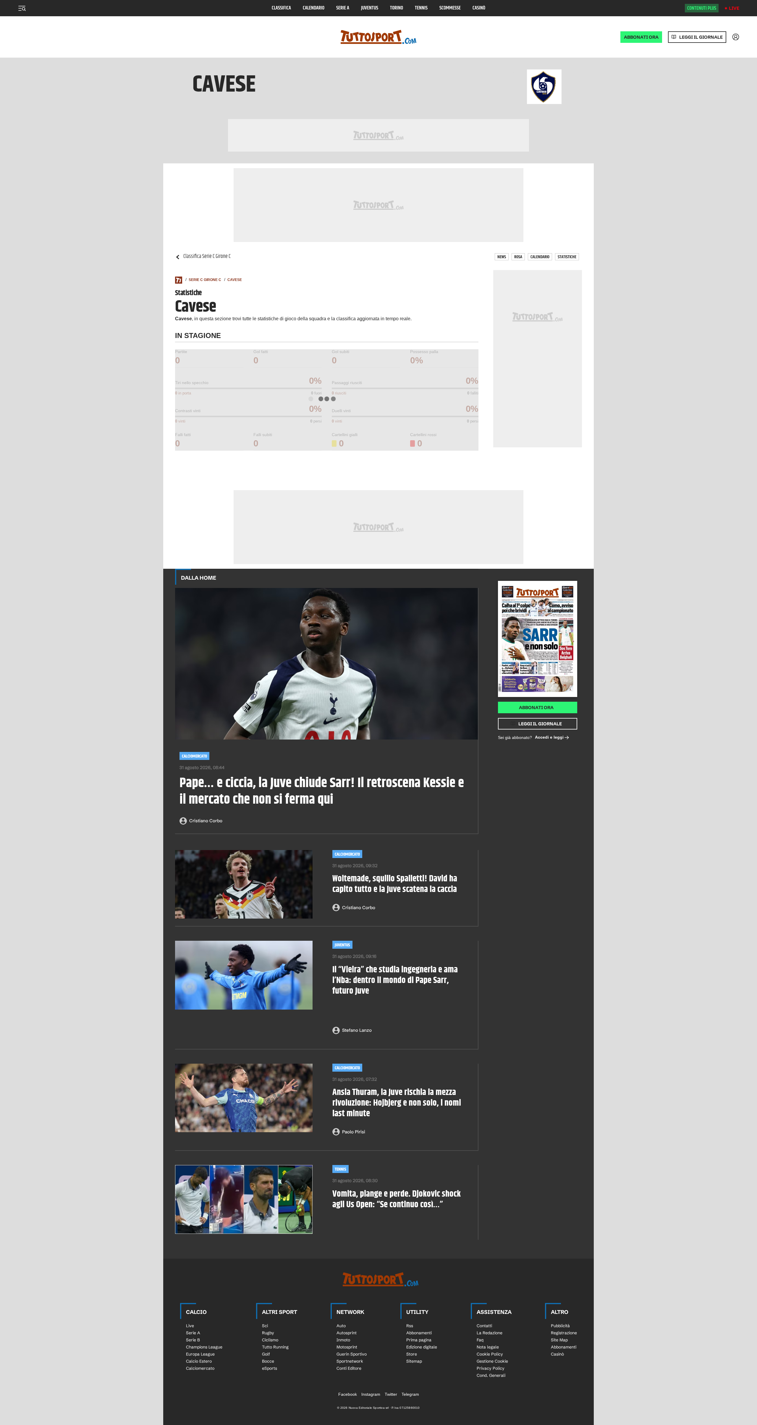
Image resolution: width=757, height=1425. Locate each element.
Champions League (204, 1347)
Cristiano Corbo (205, 820)
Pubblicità (560, 1325)
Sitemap (414, 1361)
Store (411, 1354)
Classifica (281, 8)
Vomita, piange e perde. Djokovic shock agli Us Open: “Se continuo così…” (396, 1199)
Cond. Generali (491, 1375)
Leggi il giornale (701, 37)
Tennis (421, 8)
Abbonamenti (419, 1332)
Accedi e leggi (549, 737)
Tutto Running (275, 1347)
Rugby (268, 1332)
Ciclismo (270, 1340)
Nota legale (488, 1347)
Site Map (559, 1340)
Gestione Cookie (492, 1361)
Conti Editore (349, 1368)
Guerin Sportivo (352, 1354)
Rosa (518, 257)
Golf (266, 1354)
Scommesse (450, 8)
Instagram (370, 1394)
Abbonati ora (536, 707)
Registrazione (564, 1332)
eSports (269, 1368)
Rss (409, 1325)
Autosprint (347, 1332)
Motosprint (347, 1347)
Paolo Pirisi (353, 1132)
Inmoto (343, 1340)
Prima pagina (418, 1340)
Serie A (342, 8)
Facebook (347, 1394)
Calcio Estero (199, 1361)
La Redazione (489, 1332)
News (501, 257)
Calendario (313, 8)
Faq (480, 1340)
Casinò (479, 8)
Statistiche (567, 257)
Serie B (193, 1340)
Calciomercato (194, 756)
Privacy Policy (490, 1368)
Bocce (268, 1361)
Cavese (234, 280)
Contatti (484, 1325)
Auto (341, 1325)
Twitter (391, 1394)
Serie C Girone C (205, 280)
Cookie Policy (490, 1354)
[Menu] (22, 8)
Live (734, 8)
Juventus (369, 8)
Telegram (410, 1394)
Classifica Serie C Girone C (207, 257)
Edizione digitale (421, 1347)
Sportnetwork (350, 1361)
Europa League (200, 1354)
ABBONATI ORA (641, 37)
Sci (265, 1325)
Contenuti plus (701, 8)
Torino (396, 8)
